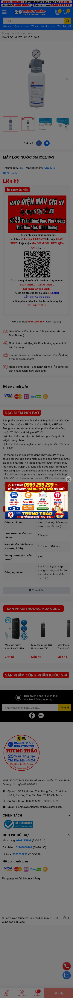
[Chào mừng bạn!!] (36, 500)
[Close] (69, 479)
